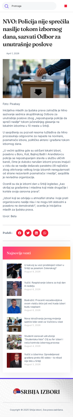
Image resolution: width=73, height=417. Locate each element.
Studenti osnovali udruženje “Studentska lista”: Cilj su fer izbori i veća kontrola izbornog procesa (43, 339)
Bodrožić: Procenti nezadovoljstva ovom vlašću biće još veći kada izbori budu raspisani (44, 303)
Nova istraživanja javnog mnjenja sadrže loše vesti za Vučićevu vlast (43, 320)
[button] (65, 6)
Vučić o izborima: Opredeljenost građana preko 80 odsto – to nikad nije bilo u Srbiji (43, 357)
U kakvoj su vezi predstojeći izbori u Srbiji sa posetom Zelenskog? (44, 267)
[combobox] (29, 6)
